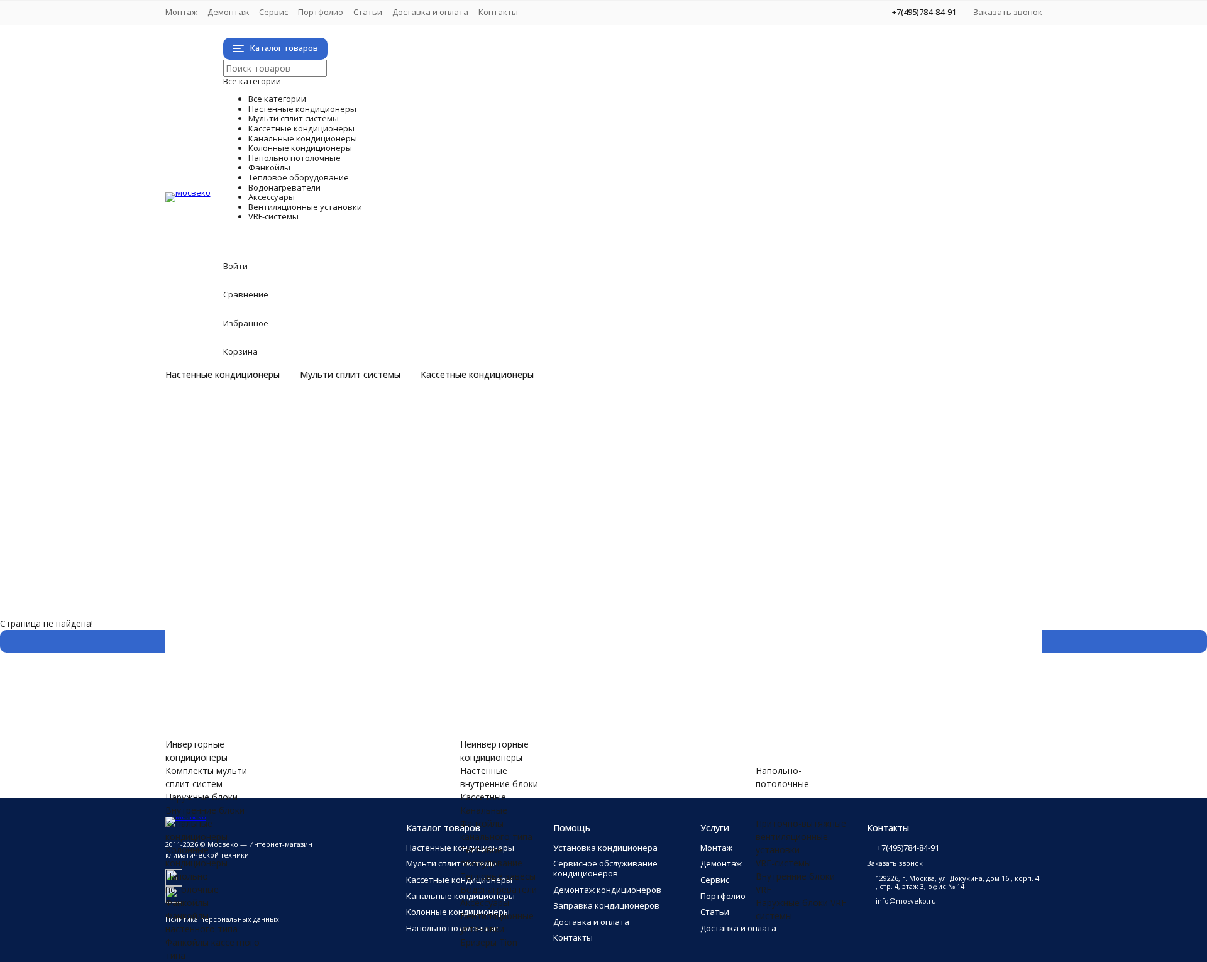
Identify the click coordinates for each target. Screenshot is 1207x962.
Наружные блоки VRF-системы (281, 722)
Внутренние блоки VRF (264, 709)
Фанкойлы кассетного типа (274, 577)
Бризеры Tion (244, 669)
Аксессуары (274, 643)
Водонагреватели (315, 630)
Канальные (483, 810)
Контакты (498, 12)
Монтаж (181, 12)
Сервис (273, 12)
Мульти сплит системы (350, 375)
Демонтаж (228, 12)
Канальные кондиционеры (368, 511)
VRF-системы (283, 696)
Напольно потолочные (348, 537)
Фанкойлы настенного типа (275, 564)
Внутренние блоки (255, 484)
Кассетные (483, 797)
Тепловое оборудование (360, 603)
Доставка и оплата (430, 12)
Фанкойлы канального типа (275, 590)
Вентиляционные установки (381, 656)
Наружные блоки (252, 471)
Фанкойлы (265, 550)
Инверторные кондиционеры (277, 418)
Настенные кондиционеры (222, 375)
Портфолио (320, 12)
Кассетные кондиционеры (477, 375)
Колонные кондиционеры (363, 524)
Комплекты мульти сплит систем (286, 458)
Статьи (367, 12)
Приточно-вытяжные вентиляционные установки (321, 682)
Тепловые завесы (253, 616)
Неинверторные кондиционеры (282, 432)
